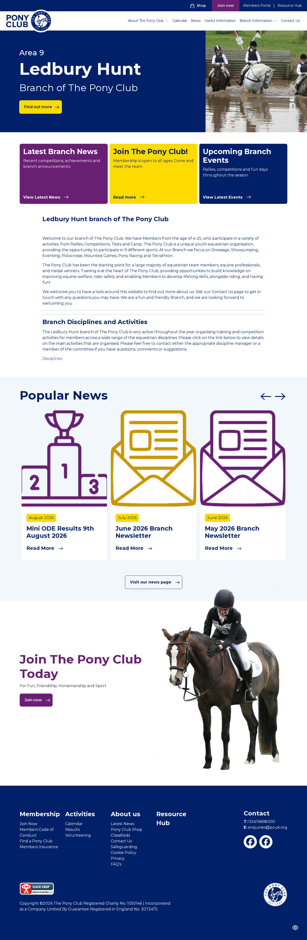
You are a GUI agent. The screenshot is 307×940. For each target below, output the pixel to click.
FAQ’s (116, 864)
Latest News (122, 823)
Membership (40, 814)
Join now (226, 5)
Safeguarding (124, 847)
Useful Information (220, 21)
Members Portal (257, 5)
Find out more (38, 107)
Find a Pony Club (36, 841)
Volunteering (78, 835)
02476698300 (259, 821)
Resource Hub (289, 5)
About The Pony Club (146, 21)
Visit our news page (151, 582)
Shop (201, 5)
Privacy (118, 858)
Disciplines (52, 358)
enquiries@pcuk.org (265, 827)
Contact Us (290, 21)
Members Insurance (39, 847)
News (196, 21)
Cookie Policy (123, 852)
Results (72, 829)
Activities (80, 814)
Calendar (179, 21)
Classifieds (120, 835)
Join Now (28, 823)
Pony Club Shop (126, 829)
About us (125, 814)
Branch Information (256, 21)
